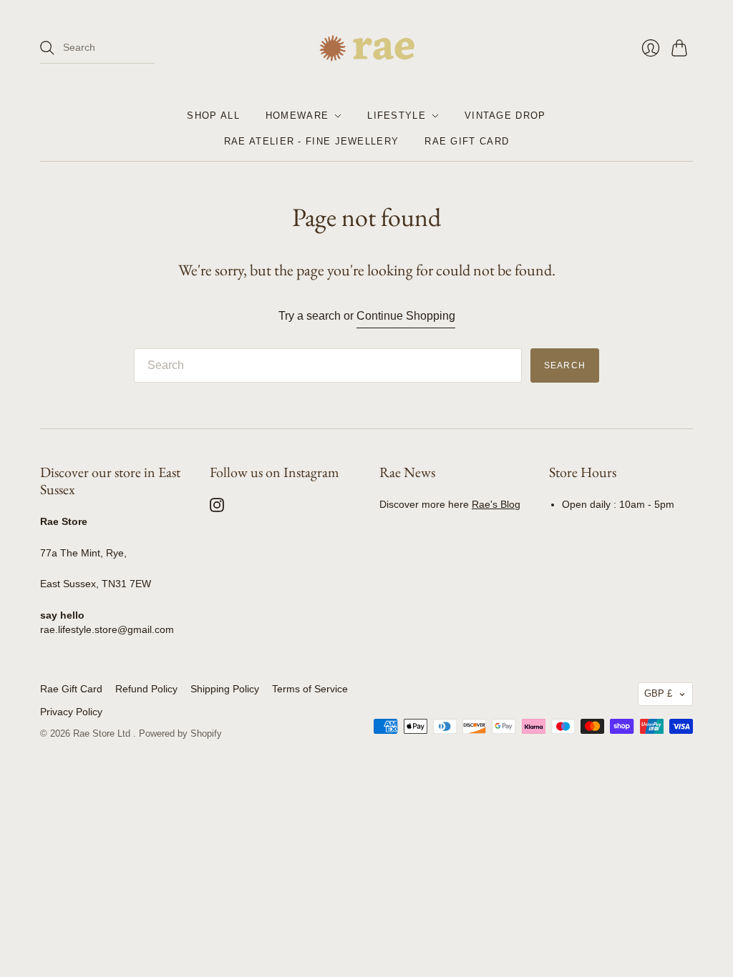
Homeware (297, 115)
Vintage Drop (505, 115)
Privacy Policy (71, 711)
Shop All (213, 115)
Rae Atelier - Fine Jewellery (311, 141)
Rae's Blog (496, 504)
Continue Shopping (405, 316)
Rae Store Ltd (103, 733)
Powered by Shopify (180, 733)
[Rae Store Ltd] (367, 48)
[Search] (47, 48)
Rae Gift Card (466, 141)
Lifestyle (396, 115)
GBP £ (658, 693)
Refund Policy (146, 688)
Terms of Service (310, 688)
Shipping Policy (224, 688)
